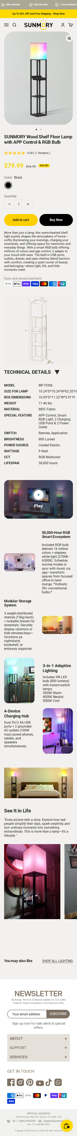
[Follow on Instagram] (20, 1082)
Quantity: (10, 196)
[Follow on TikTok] (48, 1082)
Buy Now (56, 220)
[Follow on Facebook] (11, 1082)
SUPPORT (38, 1047)
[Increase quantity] (28, 204)
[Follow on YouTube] (39, 1084)
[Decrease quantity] (9, 204)
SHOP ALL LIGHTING (57, 961)
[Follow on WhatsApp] (58, 1082)
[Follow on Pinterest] (29, 1082)
